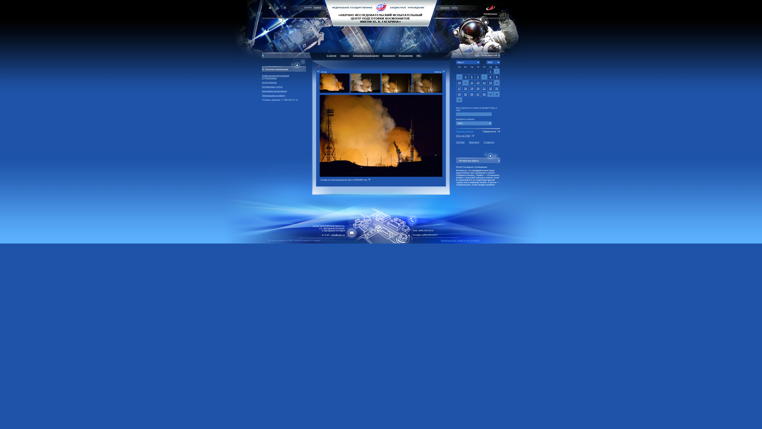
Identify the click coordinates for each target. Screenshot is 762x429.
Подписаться (489, 131)
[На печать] (285, 8)
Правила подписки (464, 131)
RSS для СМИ (463, 136)
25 (465, 94)
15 (490, 82)
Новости (344, 55)
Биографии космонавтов (274, 91)
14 (484, 82)
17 (459, 88)
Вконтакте (474, 142)
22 (490, 88)
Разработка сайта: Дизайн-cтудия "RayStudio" (460, 241)
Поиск (454, 7)
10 (459, 82)
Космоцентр (389, 55)
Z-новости (489, 142)
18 (465, 88)
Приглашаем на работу (273, 95)
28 (484, 94)
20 (478, 88)
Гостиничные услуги (272, 87)
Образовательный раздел (366, 55)
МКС (419, 55)
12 (471, 82)
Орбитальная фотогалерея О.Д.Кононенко (275, 76)
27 (478, 94)
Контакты (445, 7)
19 (471, 88)
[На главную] (381, 13)
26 (471, 94)
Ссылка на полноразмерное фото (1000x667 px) (344, 180)
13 (478, 82)
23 (496, 88)
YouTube (460, 142)
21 (484, 88)
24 (459, 94)
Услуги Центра (269, 82)
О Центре (331, 55)
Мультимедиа (406, 55)
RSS (477, 55)
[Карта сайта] (277, 8)
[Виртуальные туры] (381, 243)
